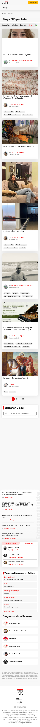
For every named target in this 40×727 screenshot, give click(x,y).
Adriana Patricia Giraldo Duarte (14, 580)
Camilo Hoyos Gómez (12, 607)
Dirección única (9, 611)
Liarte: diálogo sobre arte (12, 115)
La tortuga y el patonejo (11, 591)
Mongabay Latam (14, 623)
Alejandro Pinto (8, 497)
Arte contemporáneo (10, 248)
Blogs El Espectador (15, 19)
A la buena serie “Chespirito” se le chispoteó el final (17, 516)
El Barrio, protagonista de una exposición (18, 146)
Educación (23, 25)
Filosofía (12, 392)
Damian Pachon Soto (15, 654)
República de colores (16, 562)
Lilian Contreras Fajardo (17, 104)
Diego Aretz (12, 638)
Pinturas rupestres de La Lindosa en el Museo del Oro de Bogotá (17, 97)
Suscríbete (33, 3)
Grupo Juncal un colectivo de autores (22, 61)
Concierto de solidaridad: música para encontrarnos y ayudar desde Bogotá (17, 329)
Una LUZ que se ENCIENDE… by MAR (17, 55)
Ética (5, 392)
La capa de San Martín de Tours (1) (16, 378)
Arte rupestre (20, 112)
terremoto (26, 347)
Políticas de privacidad (18, 712)
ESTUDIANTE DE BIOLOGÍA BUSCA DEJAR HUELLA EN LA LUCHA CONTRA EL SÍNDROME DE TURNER (17, 505)
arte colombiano (21, 245)
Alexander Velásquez (10, 520)
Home (4, 14)
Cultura (31, 25)
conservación (24, 293)
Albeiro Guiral (10, 586)
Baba (12, 384)
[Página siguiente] (27, 399)
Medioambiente (27, 296)
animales (7, 293)
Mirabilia (6, 604)
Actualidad (15, 25)
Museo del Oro (27, 115)
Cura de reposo (13, 555)
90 (23, 399)
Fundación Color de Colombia (16, 564)
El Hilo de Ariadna (9, 597)
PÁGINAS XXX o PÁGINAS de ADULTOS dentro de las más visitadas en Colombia (17, 494)
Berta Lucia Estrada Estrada (14, 600)
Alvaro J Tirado (8, 509)
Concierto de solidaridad (24, 343)
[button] (37, 25)
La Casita (22, 248)
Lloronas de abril (9, 577)
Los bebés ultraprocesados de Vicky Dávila (16, 525)
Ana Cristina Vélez (14, 646)
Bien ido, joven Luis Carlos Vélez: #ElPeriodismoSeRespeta (12, 535)
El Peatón (7, 584)
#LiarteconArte (8, 112)
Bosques (15, 293)
